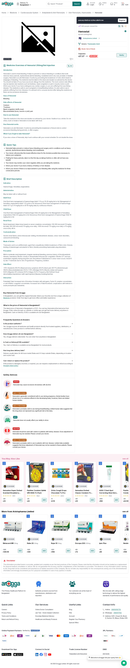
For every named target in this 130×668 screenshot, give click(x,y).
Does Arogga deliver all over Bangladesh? (18, 334)
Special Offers (74, 622)
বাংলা (71, 66)
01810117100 (118, 613)
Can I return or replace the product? (16, 361)
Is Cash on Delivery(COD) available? (16, 342)
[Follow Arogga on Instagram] (45, 654)
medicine (6, 298)
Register (122, 20)
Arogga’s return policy (10, 365)
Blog (70, 609)
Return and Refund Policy (10, 619)
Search (77, 4)
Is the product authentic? (12, 323)
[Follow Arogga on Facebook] (41, 654)
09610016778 (116, 609)
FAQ (70, 613)
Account (72, 616)
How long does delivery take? (14, 350)
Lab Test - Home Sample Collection (47, 613)
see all (125, 459)
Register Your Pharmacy (77, 619)
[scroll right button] (126, 483)
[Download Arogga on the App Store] (18, 654)
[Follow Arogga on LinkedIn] (36, 654)
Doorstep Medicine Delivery (44, 616)
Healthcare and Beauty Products (46, 619)
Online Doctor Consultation (44, 609)
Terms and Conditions (9, 616)
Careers (4, 609)
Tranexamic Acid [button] (93, 44)
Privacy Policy (6, 613)
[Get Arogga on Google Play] (6, 654)
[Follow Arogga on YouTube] (49, 654)
